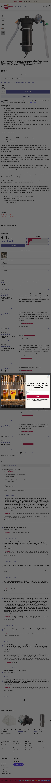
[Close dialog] (48, 376)
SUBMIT (38, 396)
